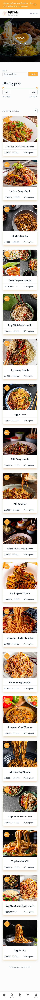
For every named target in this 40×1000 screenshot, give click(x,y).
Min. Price (6, 96)
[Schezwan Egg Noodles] (20, 665)
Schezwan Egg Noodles (20, 682)
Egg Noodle (20, 414)
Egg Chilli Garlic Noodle (20, 325)
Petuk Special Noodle (20, 593)
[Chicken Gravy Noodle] (20, 173)
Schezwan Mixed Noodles (20, 727)
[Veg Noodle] (20, 933)
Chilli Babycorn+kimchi (20, 280)
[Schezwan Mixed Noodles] (20, 709)
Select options (29, 152)
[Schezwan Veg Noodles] (20, 754)
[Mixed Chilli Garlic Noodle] (20, 531)
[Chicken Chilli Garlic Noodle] (20, 129)
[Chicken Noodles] (20, 218)
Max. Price (33, 96)
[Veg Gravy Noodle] (20, 843)
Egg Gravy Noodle (20, 369)
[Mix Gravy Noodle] (20, 441)
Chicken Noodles (20, 235)
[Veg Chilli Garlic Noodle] (20, 799)
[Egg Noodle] (20, 397)
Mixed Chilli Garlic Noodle (20, 548)
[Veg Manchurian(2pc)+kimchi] (20, 888)
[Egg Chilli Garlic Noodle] (20, 307)
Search (4, 70)
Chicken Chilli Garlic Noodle (20, 146)
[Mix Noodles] (20, 486)
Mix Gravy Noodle (20, 459)
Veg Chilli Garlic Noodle (20, 816)
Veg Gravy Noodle (20, 861)
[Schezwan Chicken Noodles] (20, 620)
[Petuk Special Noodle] (20, 575)
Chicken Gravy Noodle (20, 191)
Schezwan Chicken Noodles (20, 637)
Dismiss (35, 4)
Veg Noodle (20, 950)
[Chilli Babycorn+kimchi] (20, 263)
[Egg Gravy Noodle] (20, 352)
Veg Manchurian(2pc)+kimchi (20, 905)
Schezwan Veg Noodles (20, 771)
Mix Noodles (20, 503)
